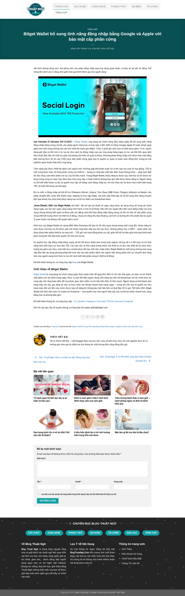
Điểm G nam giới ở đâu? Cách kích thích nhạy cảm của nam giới (91, 399)
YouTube (100, 301)
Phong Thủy (118, 6)
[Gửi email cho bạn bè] (92, 317)
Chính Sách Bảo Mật (131, 558)
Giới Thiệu (127, 549)
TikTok (109, 301)
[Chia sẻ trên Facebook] (83, 317)
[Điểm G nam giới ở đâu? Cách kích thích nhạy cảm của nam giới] (92, 385)
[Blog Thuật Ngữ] (34, 9)
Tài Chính (152, 6)
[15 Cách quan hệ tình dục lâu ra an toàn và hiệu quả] (52, 385)
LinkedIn (80, 301)
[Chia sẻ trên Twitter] (87, 317)
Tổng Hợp (61, 12)
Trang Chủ (61, 6)
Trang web (118, 482)
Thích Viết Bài (107, 49)
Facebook (128, 301)
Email (78, 482)
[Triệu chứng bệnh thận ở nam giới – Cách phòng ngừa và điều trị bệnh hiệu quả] (133, 385)
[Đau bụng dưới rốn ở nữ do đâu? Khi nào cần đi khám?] (52, 419)
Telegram (90, 301)
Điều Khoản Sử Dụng (132, 554)
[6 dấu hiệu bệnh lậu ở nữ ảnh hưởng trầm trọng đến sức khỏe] (92, 419)
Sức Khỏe (80, 6)
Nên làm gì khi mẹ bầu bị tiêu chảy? (132, 432)
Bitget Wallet (80, 141)
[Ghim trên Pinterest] (97, 317)
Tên (39, 482)
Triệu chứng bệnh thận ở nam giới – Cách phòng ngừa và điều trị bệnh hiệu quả (132, 401)
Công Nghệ (99, 6)
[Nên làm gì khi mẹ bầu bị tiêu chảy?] (133, 419)
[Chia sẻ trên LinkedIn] (102, 317)
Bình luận (41, 458)
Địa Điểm (136, 6)
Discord (118, 301)
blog (74, 262)
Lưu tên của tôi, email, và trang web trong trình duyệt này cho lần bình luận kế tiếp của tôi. (79, 494)
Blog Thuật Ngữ (29, 549)
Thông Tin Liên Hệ (130, 563)
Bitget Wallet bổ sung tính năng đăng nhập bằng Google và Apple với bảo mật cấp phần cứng (107, 327)
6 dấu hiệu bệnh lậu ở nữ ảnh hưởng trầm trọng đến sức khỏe (92, 433)
